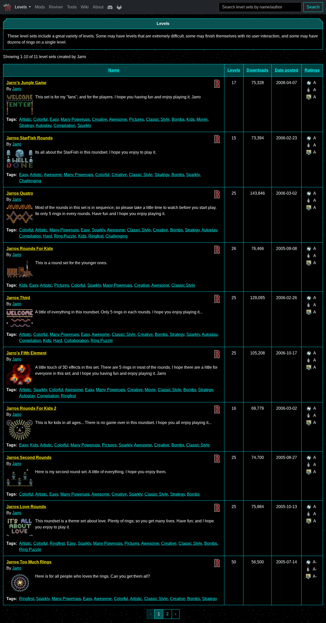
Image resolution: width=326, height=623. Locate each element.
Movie (202, 119)
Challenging (30, 181)
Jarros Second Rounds (28, 457)
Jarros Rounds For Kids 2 (31, 408)
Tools (72, 7)
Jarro (16, 89)
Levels (233, 70)
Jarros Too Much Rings (28, 562)
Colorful (40, 119)
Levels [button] (21, 7)
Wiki (85, 7)
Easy (54, 119)
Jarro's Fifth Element (26, 353)
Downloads (257, 70)
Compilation (64, 125)
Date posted (286, 70)
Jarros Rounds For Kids (29, 248)
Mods (40, 7)
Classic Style (158, 119)
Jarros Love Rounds (26, 507)
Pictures (136, 119)
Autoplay (43, 125)
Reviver (56, 7)
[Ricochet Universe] (7, 7)
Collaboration (76, 340)
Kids (190, 119)
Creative (99, 119)
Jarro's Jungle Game (26, 83)
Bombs (178, 119)
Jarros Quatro (19, 193)
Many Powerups (75, 119)
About (98, 7)
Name (113, 70)
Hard (47, 236)
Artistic (25, 119)
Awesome (118, 119)
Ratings (312, 70)
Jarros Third (18, 298)
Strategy (26, 125)
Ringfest (95, 236)
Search (313, 7)
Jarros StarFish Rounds (29, 138)
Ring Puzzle (65, 236)
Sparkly (84, 125)
